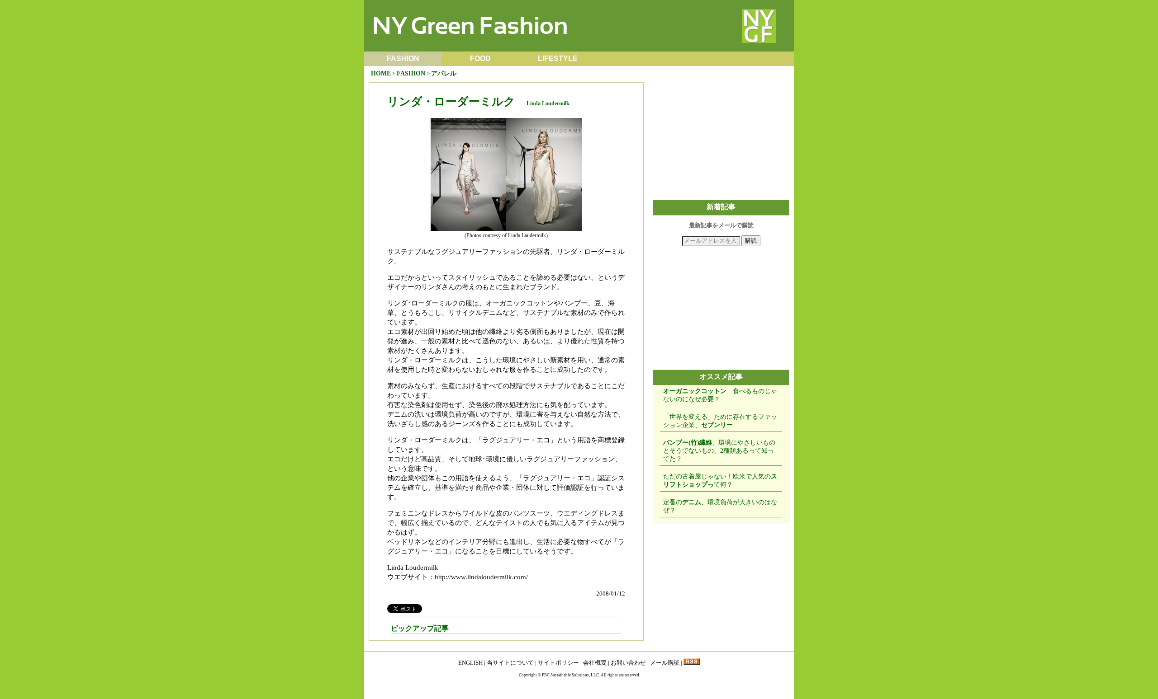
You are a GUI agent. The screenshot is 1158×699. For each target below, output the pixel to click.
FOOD (480, 58)
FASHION (403, 58)
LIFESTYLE (558, 58)
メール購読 (664, 662)
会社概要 (595, 662)
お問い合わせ (628, 662)
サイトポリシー (558, 662)
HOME (381, 73)
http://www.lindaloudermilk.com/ (481, 577)
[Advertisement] (721, 138)
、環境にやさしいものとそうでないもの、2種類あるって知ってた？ (719, 450)
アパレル (443, 73)
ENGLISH (470, 662)
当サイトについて (510, 662)
